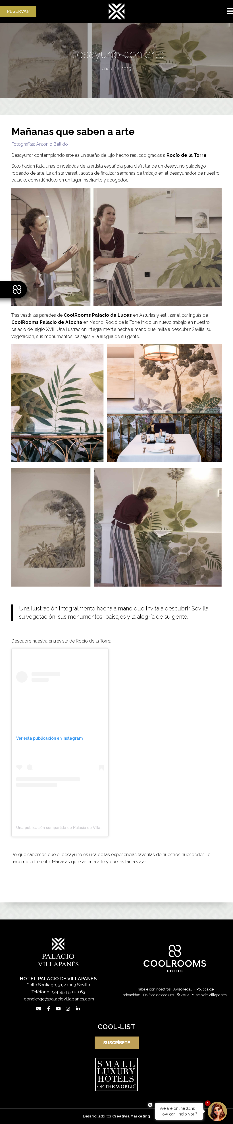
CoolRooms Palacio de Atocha (46, 322)
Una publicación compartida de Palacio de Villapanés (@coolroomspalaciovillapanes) (92, 827)
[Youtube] (58, 1009)
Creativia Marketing (131, 1116)
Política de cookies (158, 995)
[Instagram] (68, 1009)
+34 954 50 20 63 (68, 991)
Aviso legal (182, 989)
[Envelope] (39, 1009)
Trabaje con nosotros (153, 989)
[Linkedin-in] (78, 1009)
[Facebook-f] (48, 1009)
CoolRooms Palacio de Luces (98, 315)
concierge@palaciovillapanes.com (59, 999)
